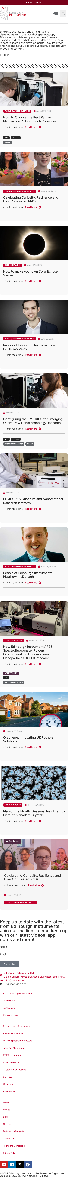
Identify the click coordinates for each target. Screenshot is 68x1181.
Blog (5, 1117)
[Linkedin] (12, 1164)
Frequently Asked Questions (17, 111)
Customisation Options (14, 1069)
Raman (8, 142)
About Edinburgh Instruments (17, 993)
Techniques (9, 1000)
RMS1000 (15, 138)
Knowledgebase (11, 1015)
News (6, 1102)
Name (3, 946)
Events (6, 1109)
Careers (7, 1124)
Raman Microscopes (13, 1033)
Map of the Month (13, 805)
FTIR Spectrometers (13, 1055)
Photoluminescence (14, 444)
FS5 (6, 678)
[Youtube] (4, 1164)
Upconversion (11, 673)
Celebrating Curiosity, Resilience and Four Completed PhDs (32, 877)
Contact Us (8, 1138)
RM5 (6, 138)
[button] (63, 13)
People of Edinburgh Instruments (19, 191)
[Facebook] (28, 1164)
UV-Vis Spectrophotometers (17, 1040)
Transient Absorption (13, 1048)
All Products (9, 1091)
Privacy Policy (10, 1153)
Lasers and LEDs (11, 1062)
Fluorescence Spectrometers (18, 1026)
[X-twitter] (20, 1164)
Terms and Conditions (14, 1145)
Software (7, 1077)
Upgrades (8, 1084)
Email (3, 954)
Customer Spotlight (14, 640)
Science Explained (13, 265)
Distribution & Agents (13, 1131)
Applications (9, 1008)
